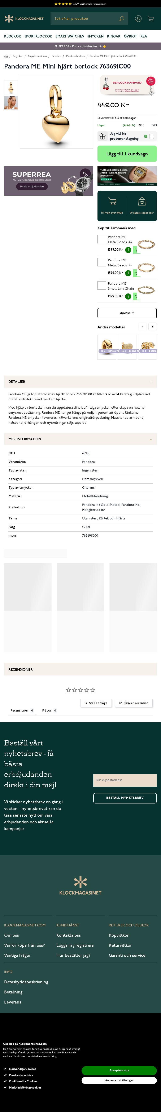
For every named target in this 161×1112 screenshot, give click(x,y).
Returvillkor (120, 945)
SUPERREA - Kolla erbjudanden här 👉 (80, 46)
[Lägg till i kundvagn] (136, 250)
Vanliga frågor (17, 955)
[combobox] (89, 18)
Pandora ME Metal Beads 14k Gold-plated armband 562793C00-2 (120, 240)
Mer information (24, 439)
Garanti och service (127, 955)
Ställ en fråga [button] (98, 703)
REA (143, 36)
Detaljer (16, 382)
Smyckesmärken (37, 56)
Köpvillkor (119, 935)
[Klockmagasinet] (24, 18)
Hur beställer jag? (73, 955)
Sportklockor (38, 36)
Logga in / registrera (75, 945)
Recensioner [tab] (19, 710)
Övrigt (130, 36)
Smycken (95, 36)
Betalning (13, 992)
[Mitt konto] (138, 18)
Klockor (12, 36)
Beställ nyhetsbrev (125, 798)
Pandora (56, 56)
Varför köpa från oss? (24, 945)
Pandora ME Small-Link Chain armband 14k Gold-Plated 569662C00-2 (121, 287)
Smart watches (70, 36)
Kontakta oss (68, 935)
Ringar (114, 36)
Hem (6, 56)
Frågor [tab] (46, 710)
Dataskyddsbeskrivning (26, 982)
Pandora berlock (75, 56)
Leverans (12, 1002)
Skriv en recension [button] (136, 703)
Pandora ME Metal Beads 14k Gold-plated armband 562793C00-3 (120, 264)
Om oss (11, 935)
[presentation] (99, 133)
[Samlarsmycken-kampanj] (127, 85)
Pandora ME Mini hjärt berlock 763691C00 (113, 56)
